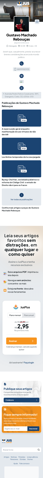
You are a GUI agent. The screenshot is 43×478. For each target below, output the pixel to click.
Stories (30, 459)
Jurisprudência (32, 457)
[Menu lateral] (5, 4)
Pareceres (14, 459)
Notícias (14, 457)
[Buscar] (38, 449)
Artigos (6, 457)
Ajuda (16, 463)
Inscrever (33, 428)
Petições (21, 457)
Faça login (29, 362)
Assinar (13, 340)
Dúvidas (23, 459)
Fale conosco (24, 463)
